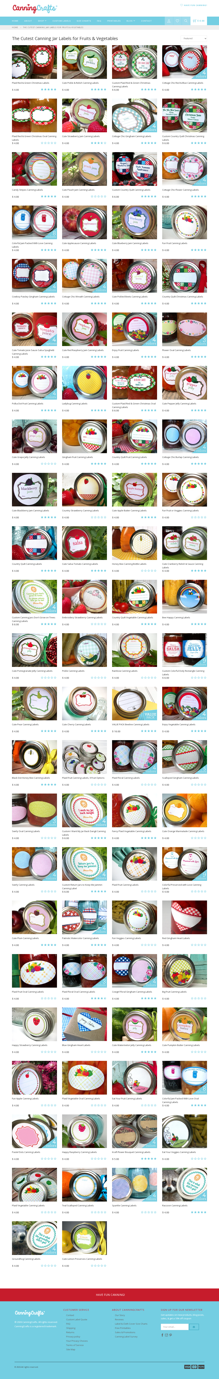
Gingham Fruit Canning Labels (77, 457)
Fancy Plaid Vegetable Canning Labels (131, 831)
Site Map (70, 1349)
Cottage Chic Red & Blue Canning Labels (182, 82)
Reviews (119, 1319)
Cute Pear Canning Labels (25, 724)
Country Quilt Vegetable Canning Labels (132, 617)
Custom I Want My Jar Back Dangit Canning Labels (84, 833)
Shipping (70, 1328)
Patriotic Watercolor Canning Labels (80, 938)
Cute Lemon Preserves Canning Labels (82, 1258)
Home (15, 21)
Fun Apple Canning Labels (25, 1098)
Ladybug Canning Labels (74, 403)
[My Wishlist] (177, 21)
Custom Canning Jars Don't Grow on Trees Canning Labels (33, 619)
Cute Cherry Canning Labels (76, 724)
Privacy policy (73, 1336)
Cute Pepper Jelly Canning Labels (179, 403)
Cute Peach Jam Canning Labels (78, 189)
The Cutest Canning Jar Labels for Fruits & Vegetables (53, 27)
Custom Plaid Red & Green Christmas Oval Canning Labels (134, 405)
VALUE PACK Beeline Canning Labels (130, 724)
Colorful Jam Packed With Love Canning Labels (32, 245)
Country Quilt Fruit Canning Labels (129, 457)
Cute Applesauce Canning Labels (79, 243)
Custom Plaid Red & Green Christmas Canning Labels (131, 84)
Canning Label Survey (126, 1336)
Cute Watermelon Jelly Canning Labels (131, 1045)
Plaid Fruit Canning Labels (125, 884)
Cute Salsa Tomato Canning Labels (80, 563)
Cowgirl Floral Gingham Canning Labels (132, 991)
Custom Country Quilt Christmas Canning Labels (183, 138)
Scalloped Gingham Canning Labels (180, 777)
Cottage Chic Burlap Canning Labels (180, 457)
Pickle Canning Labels (73, 670)
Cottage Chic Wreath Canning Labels (81, 296)
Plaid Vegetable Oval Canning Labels (81, 1098)
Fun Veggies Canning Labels (126, 938)
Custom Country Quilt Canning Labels (131, 189)
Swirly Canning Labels (23, 884)
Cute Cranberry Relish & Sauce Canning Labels (182, 565)
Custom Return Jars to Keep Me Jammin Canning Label (82, 886)
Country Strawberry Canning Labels (80, 510)
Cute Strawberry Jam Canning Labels (81, 136)
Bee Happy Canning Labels (176, 617)
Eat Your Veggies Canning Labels (179, 1152)
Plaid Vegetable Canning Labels (28, 1205)
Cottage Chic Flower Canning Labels (180, 189)
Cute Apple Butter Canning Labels (129, 510)
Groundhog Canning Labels (26, 1258)
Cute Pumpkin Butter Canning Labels (181, 1045)
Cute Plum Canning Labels (25, 938)
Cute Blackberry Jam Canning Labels (30, 510)
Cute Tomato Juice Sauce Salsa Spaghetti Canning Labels (33, 352)
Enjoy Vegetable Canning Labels (178, 724)
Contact (146, 21)
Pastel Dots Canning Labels (26, 1152)
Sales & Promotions (125, 1332)
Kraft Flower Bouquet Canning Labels (131, 1152)
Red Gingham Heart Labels (176, 938)
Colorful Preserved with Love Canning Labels (181, 886)
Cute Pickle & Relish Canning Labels (80, 82)
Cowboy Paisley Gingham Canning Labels (33, 296)
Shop (41, 21)
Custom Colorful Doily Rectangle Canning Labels (183, 672)
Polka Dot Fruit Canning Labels (27, 403)
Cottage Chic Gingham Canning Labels (131, 136)
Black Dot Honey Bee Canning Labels (31, 777)
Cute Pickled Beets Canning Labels (130, 296)
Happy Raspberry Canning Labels (79, 1152)
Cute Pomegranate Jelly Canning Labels (32, 670)
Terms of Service (75, 1345)
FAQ (99, 21)
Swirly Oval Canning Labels (26, 831)
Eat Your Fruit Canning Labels (127, 1098)
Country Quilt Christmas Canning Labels (182, 296)
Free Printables (123, 1328)
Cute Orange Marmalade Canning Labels (183, 831)
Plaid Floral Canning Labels (126, 777)
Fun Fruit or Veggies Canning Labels (180, 510)
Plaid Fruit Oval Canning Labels (28, 991)
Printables (114, 21)
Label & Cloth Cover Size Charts (131, 1323)
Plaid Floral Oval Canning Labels (78, 991)
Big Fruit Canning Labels (174, 991)
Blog (130, 21)
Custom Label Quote (76, 1319)
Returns (70, 1332)
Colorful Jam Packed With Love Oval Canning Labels (180, 1100)
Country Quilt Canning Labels (27, 563)
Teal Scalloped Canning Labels (78, 1205)
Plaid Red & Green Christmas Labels (30, 82)
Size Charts (84, 21)
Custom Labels (62, 21)
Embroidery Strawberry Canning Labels (82, 617)
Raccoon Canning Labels (175, 1205)
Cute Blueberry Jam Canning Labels (130, 243)
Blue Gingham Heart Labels (76, 1045)
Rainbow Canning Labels (125, 670)
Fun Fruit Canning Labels (174, 243)
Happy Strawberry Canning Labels (29, 1045)
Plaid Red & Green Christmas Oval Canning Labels (34, 138)
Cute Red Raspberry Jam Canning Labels (83, 350)
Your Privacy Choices (77, 1340)
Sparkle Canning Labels (124, 1205)
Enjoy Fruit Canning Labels (125, 350)
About (28, 21)
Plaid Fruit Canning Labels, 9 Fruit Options (83, 777)
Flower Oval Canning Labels (176, 350)
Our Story (120, 1315)
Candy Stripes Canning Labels (27, 189)
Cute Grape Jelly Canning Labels (28, 457)
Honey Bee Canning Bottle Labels (129, 563)
